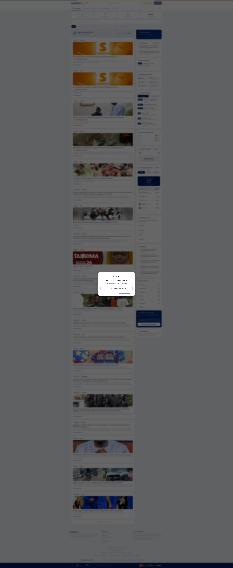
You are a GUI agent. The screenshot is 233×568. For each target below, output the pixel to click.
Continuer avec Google (118, 288)
